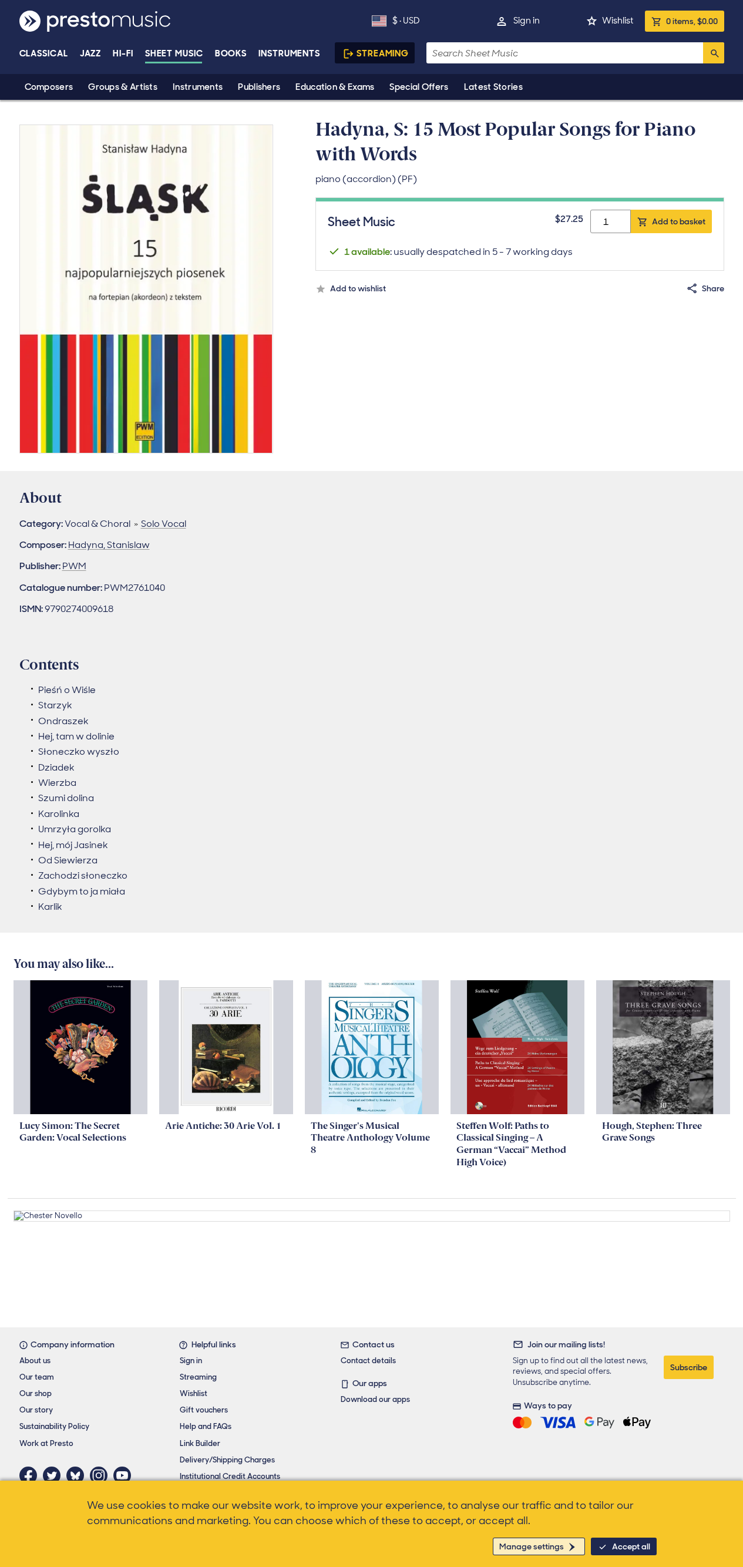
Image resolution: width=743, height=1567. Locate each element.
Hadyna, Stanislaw (109, 545)
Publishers (259, 87)
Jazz (91, 53)
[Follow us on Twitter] (54, 1475)
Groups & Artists (122, 87)
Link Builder (200, 1443)
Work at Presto (46, 1443)
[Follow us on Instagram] (101, 1475)
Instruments (198, 87)
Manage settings (531, 1546)
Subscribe (688, 1367)
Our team (36, 1377)
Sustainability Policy (54, 1426)
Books (231, 53)
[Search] (713, 52)
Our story (36, 1410)
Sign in (526, 20)
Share (713, 288)
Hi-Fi (123, 53)
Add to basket (678, 221)
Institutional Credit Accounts (230, 1476)
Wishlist (617, 20)
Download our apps (375, 1399)
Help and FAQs (205, 1426)
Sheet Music (174, 53)
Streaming (383, 53)
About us (35, 1361)
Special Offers (418, 87)
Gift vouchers (204, 1410)
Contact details (368, 1361)
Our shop (35, 1393)
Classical (43, 53)
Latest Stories (493, 87)
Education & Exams (334, 87)
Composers (49, 87)
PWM (74, 566)
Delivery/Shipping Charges (227, 1460)
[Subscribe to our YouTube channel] (125, 1475)
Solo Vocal (163, 523)
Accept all (631, 1546)
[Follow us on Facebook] (31, 1475)
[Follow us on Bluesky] (78, 1475)
